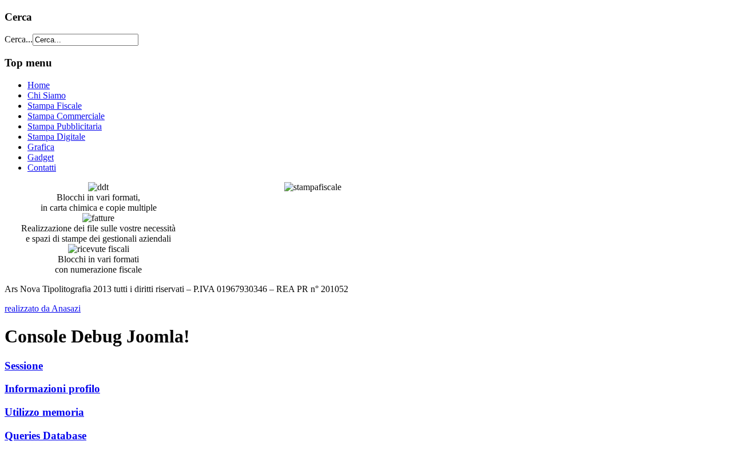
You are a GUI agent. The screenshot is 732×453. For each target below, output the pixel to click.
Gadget (40, 157)
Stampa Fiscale (54, 106)
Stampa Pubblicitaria (64, 126)
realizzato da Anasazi (43, 308)
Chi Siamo (46, 95)
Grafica (40, 147)
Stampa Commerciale (66, 116)
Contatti (41, 167)
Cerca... (19, 39)
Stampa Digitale (56, 136)
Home (38, 85)
